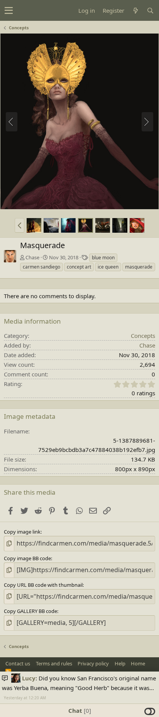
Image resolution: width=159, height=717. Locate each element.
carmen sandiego (41, 267)
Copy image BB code (27, 558)
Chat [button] (78, 710)
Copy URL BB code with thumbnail (43, 584)
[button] (9, 10)
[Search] (150, 10)
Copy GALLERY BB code (30, 611)
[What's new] (135, 10)
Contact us (17, 663)
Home (138, 663)
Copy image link (22, 531)
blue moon (103, 257)
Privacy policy (93, 663)
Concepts (143, 335)
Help (120, 663)
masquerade (138, 267)
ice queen (108, 267)
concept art (79, 267)
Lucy (29, 678)
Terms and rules (54, 663)
